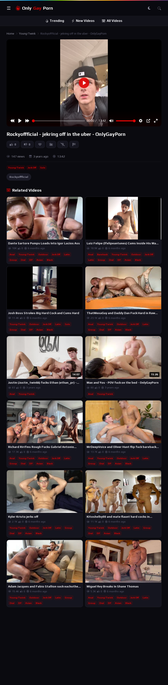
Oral (23, 260)
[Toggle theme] (149, 8)
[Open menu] (8, 8)
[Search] (159, 8)
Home (10, 33)
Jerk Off (32, 167)
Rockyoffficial (18, 176)
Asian (40, 260)
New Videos (85, 21)
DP (31, 260)
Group (13, 260)
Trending (57, 21)
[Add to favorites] (79, 202)
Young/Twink (27, 33)
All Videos (114, 21)
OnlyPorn (37, 8)
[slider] (58, 121)
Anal (12, 254)
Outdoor (43, 254)
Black (50, 260)
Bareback (102, 254)
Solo (42, 167)
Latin (67, 254)
